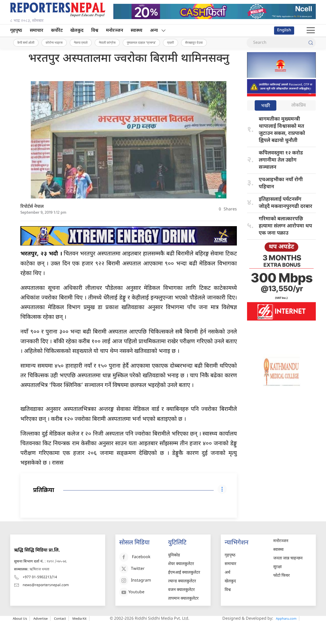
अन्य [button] (154, 31)
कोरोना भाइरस (54, 42)
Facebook (141, 557)
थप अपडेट (281, 247)
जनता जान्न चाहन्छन (288, 558)
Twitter (138, 569)
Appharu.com (286, 618)
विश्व (94, 31)
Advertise (40, 618)
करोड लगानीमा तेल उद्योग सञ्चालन (281, 160)
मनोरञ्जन (114, 31)
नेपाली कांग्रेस (107, 42)
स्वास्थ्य (136, 31)
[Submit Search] (311, 43)
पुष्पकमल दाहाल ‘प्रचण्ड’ (141, 42)
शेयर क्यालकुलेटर (181, 564)
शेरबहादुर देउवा (194, 42)
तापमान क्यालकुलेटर (183, 598)
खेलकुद (77, 31)
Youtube (136, 592)
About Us (20, 618)
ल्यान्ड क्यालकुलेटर (182, 581)
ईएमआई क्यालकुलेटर (184, 572)
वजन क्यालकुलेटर (181, 590)
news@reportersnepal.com (46, 585)
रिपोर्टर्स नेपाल (32, 207)
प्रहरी (170, 42)
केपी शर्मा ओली (25, 42)
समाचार (36, 31)
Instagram (141, 580)
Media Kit (79, 618)
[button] (311, 30)
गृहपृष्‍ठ (16, 31)
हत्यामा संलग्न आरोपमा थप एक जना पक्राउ (285, 226)
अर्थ (227, 572)
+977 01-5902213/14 (40, 577)
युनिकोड (174, 555)
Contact (60, 618)
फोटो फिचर (281, 575)
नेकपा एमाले (81, 42)
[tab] (266, 106)
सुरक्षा (277, 567)
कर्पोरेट (57, 31)
